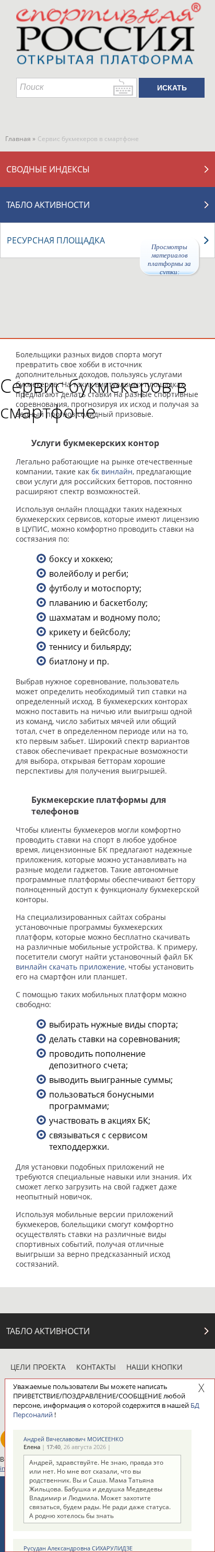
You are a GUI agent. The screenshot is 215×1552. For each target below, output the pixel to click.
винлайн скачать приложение (70, 967)
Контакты (96, 1367)
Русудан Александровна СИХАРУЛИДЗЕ (78, 1548)
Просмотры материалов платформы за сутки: (169, 259)
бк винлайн (112, 471)
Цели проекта (38, 1367)
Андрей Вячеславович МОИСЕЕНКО (73, 1439)
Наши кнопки (154, 1367)
